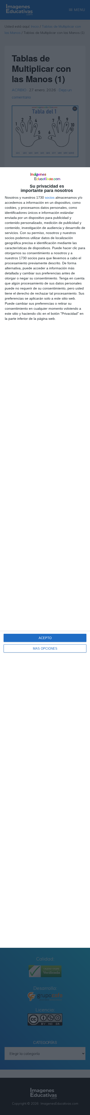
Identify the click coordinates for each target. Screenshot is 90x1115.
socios (49, 197)
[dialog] (45, 557)
